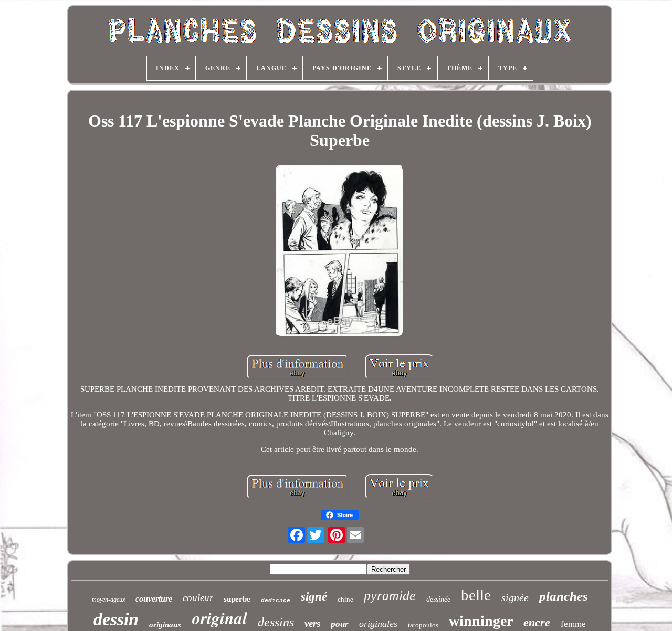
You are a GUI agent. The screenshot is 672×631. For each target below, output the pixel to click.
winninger (481, 621)
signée (515, 597)
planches (563, 596)
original (219, 617)
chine (345, 599)
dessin (116, 619)
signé (314, 596)
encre (536, 622)
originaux (165, 625)
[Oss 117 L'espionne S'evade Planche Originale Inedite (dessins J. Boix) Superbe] (340, 252)
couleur (198, 597)
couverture (153, 598)
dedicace (275, 600)
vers (312, 623)
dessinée (438, 599)
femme (573, 624)
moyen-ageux (108, 599)
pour (340, 624)
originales (378, 623)
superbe (237, 599)
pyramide (390, 595)
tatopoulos (423, 625)
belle (476, 594)
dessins (276, 622)
